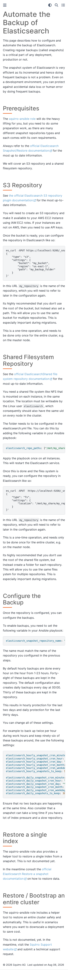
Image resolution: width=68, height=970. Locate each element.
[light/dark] (50, 5)
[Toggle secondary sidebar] (63, 5)
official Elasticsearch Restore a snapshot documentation (27, 874)
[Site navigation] (4, 5)
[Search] (56, 5)
